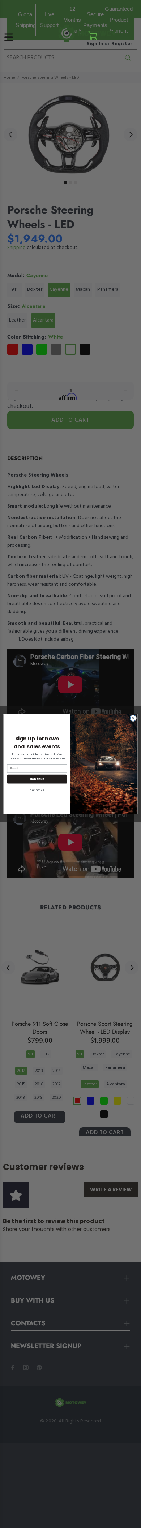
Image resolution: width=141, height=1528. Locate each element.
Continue (37, 779)
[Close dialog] (133, 718)
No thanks (37, 790)
